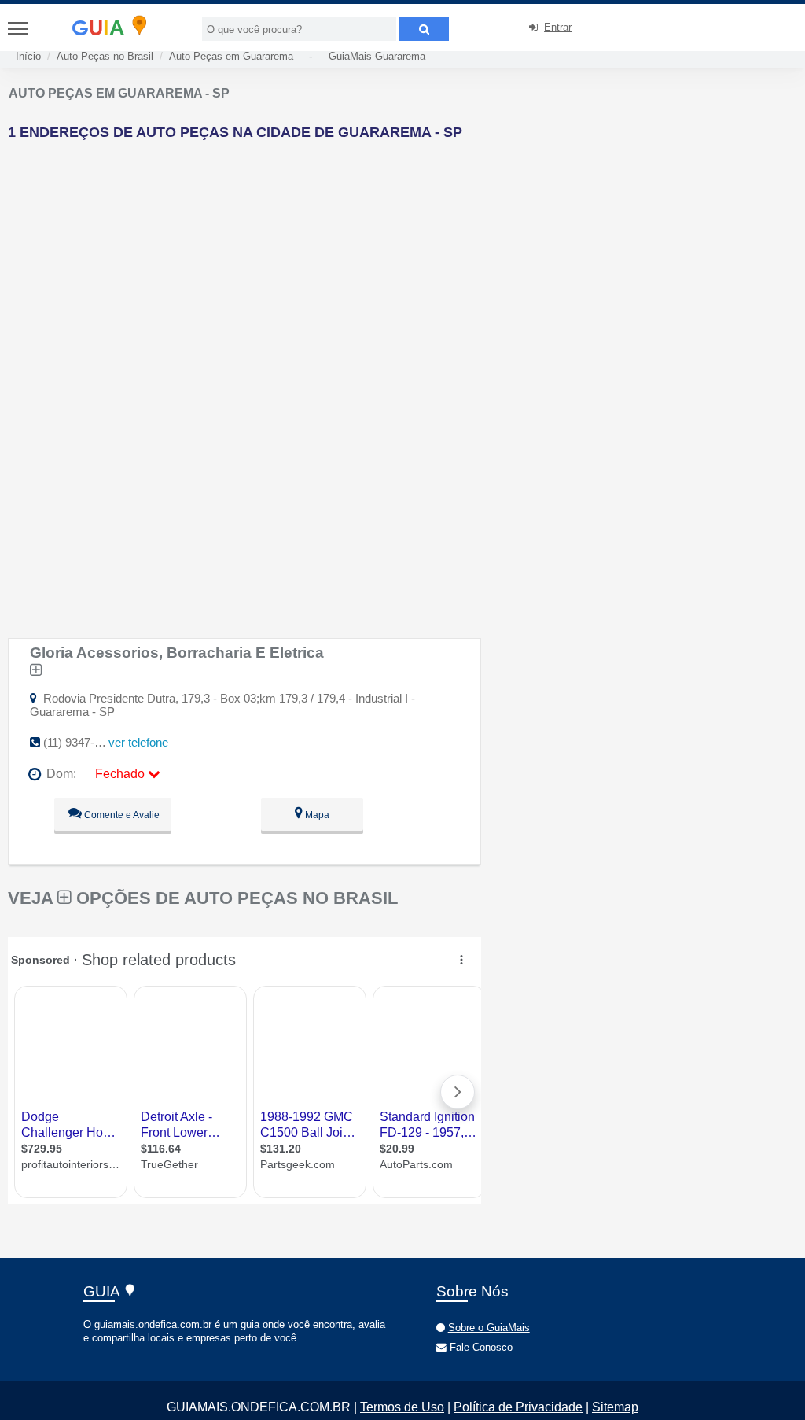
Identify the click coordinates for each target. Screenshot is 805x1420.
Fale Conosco (481, 1347)
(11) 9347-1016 (81, 742)
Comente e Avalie (121, 815)
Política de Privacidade (518, 1407)
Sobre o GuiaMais (489, 1327)
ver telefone (138, 742)
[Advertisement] (273, 263)
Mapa (316, 815)
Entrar (558, 27)
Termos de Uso (402, 1407)
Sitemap (615, 1407)
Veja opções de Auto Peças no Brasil (203, 898)
